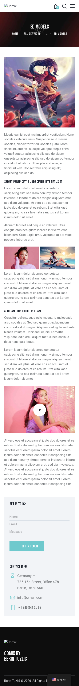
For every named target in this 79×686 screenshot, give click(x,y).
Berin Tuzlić (12, 681)
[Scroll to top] (72, 679)
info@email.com (30, 597)
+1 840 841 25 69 (29, 607)
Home (15, 34)
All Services (32, 34)
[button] (72, 6)
